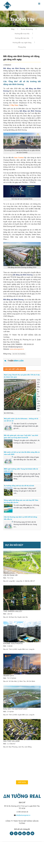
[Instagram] (16, 833)
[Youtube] (24, 833)
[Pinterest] (32, 833)
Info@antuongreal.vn (15, 347)
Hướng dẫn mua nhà (22, 33)
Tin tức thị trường (27, 29)
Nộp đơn (22, 782)
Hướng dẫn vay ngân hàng (22, 42)
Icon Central (19, 157)
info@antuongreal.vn (23, 815)
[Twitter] (20, 833)
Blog (12, 29)
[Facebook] (11, 833)
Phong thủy (22, 47)
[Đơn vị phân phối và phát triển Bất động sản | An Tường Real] (7, 5)
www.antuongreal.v (16, 349)
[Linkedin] (28, 833)
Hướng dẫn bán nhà (22, 38)
